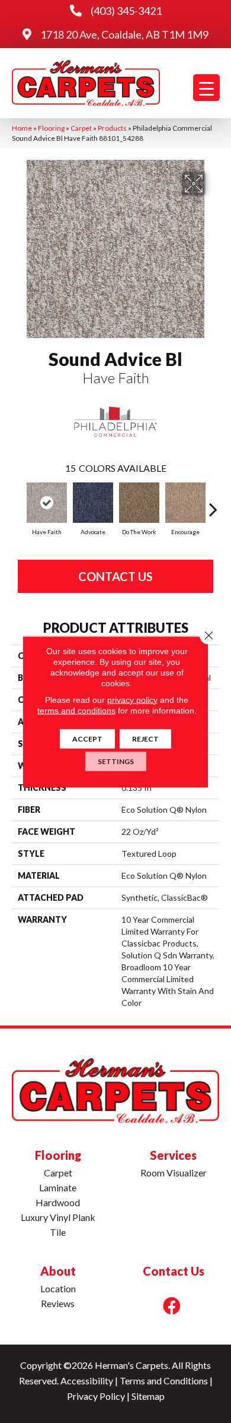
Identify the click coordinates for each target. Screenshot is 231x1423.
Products (112, 128)
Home (22, 128)
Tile (58, 1232)
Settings (116, 760)
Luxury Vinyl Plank (58, 1217)
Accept (87, 738)
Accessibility (86, 1380)
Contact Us (115, 576)
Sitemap (148, 1396)
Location (58, 1288)
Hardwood (58, 1202)
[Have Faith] (47, 502)
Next (213, 503)
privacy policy (132, 699)
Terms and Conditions (164, 1380)
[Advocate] (93, 502)
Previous (18, 503)
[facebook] (172, 1305)
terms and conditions (76, 710)
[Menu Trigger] (206, 87)
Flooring (51, 128)
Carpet (81, 128)
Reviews (58, 1303)
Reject (145, 738)
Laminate (57, 1187)
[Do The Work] (139, 502)
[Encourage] (185, 502)
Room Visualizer (173, 1172)
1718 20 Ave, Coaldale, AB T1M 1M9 (124, 34)
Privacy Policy (96, 1396)
